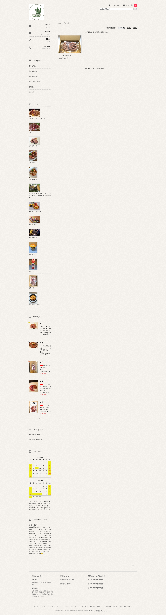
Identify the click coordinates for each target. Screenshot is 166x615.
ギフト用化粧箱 (65, 55)
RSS (125, 606)
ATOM (130, 606)
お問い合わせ (54, 606)
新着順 (135, 28)
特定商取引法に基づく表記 (114, 606)
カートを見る (130, 5)
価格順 (129, 28)
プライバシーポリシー (66, 606)
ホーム (36, 606)
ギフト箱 (66, 23)
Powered (86, 610)
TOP (59, 23)
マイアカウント (116, 5)
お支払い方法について (81, 606)
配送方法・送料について (97, 606)
